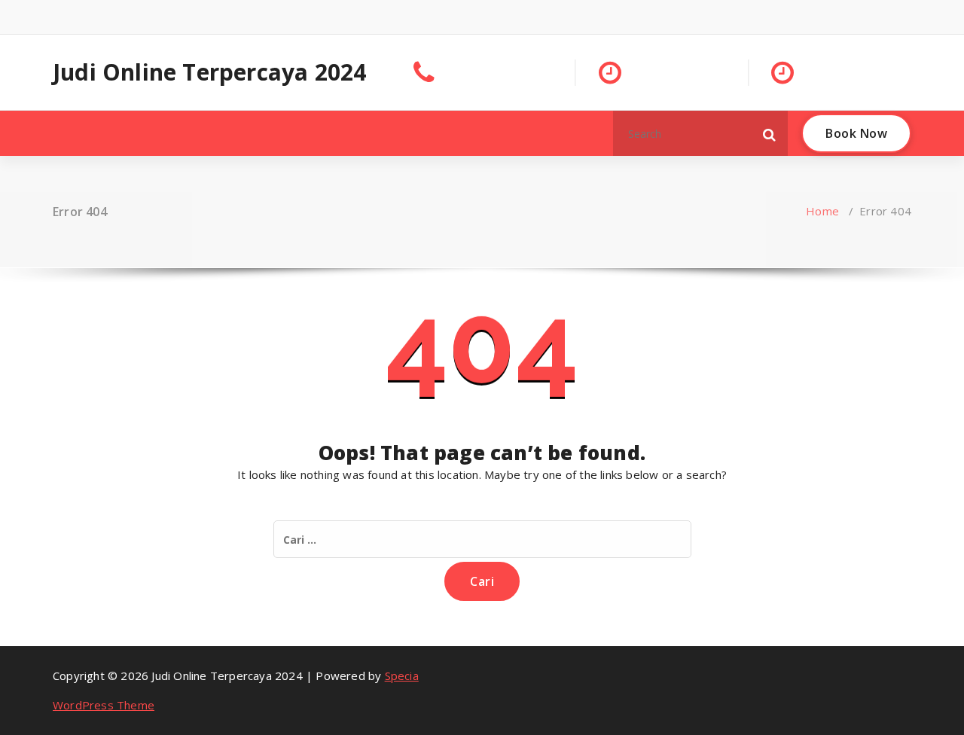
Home (822, 210)
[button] (770, 133)
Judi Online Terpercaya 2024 (209, 72)
